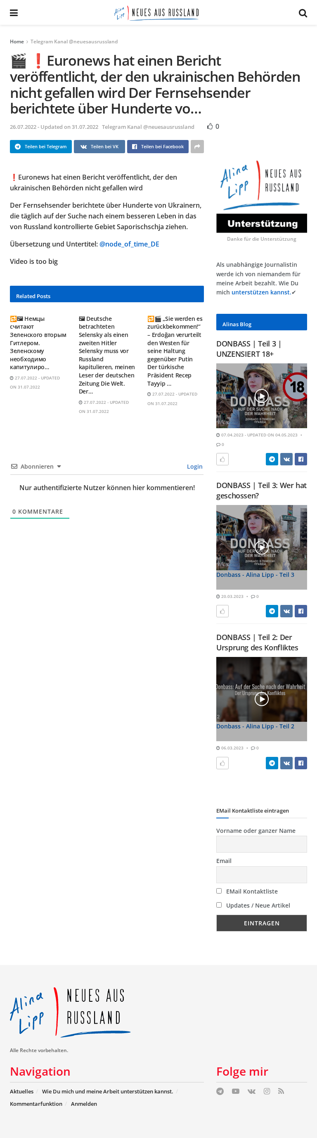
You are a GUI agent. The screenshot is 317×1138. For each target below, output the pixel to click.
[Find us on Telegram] (220, 1091)
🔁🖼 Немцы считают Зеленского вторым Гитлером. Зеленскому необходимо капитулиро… (38, 343)
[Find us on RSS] (281, 1091)
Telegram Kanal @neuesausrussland (74, 41)
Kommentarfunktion (36, 1103)
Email (224, 861)
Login (194, 466)
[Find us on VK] (251, 1091)
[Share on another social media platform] (197, 146)
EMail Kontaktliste (251, 891)
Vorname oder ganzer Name (256, 831)
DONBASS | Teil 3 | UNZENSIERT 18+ (249, 349)
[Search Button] (303, 12)
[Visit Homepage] (158, 12)
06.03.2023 (232, 748)
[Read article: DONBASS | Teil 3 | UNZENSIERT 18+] (261, 395)
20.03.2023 (232, 596)
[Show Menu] (14, 12)
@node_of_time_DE (129, 244)
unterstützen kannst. (261, 292)
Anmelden (84, 1103)
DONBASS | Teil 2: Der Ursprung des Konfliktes (257, 642)
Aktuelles (21, 1091)
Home (17, 41)
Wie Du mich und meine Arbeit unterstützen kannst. (107, 1091)
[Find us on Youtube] (235, 1091)
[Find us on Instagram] (267, 1091)
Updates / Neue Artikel (257, 905)
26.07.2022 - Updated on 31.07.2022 (54, 126)
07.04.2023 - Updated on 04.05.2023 (259, 435)
